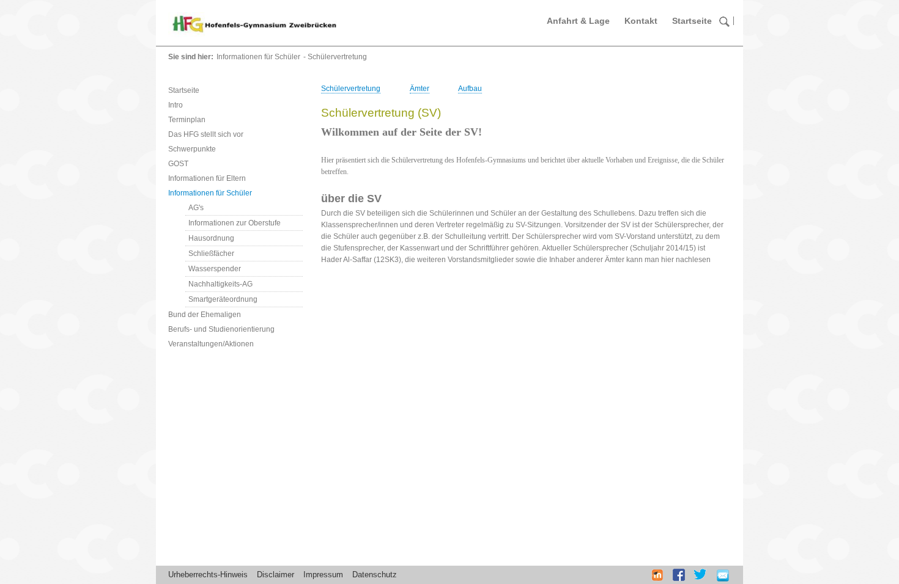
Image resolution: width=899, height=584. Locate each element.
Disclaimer (275, 574)
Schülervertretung (350, 88)
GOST (178, 163)
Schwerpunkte (192, 149)
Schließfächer (211, 253)
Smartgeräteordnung (222, 299)
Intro (175, 105)
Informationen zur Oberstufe (234, 223)
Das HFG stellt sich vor (205, 134)
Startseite (692, 21)
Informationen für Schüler (258, 57)
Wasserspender (214, 269)
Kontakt (640, 21)
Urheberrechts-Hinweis (208, 574)
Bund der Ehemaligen (204, 314)
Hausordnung (211, 238)
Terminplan (186, 119)
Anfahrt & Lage (578, 21)
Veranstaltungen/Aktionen (211, 344)
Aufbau (470, 88)
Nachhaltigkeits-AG (220, 284)
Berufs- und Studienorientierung (221, 329)
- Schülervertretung (335, 57)
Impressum (323, 574)
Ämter (419, 88)
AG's (196, 207)
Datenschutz (374, 574)
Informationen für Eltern (207, 178)
